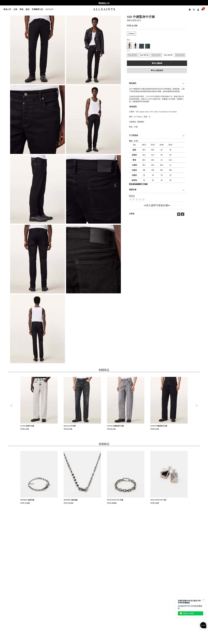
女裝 (15, 9)
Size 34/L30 (168, 55)
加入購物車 (158, 63)
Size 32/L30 (156, 55)
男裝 (21, 9)
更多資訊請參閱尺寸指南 (138, 184)
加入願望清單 (158, 70)
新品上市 (7, 9)
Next (196, 405)
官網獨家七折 (37, 9)
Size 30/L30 (144, 55)
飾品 (27, 9)
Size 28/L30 (132, 55)
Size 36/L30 (180, 55)
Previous (11, 405)
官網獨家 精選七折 (104, 3)
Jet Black (131, 33)
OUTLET (49, 9)
